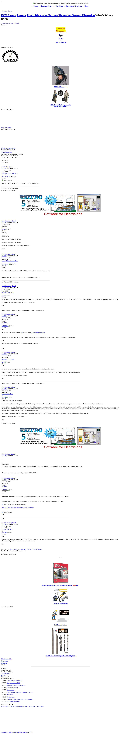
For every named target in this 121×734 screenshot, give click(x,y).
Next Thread (15, 158)
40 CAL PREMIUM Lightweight (60, 105)
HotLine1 (29, 549)
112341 (4, 316)
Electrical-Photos (46, 6)
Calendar (7, 23)
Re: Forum (10, 694)
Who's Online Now (6, 152)
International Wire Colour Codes (16, 685)
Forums (21, 15)
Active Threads (15, 23)
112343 (4, 389)
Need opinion (10, 697)
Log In (10, 11)
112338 (4, 222)
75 (5, 668)
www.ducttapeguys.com (38, 332)
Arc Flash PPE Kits (60, 106)
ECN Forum (8, 15)
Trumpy (40, 549)
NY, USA (4, 322)
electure (18, 549)
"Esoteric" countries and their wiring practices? (20, 699)
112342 (4, 354)
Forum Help (32, 706)
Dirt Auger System (60, 625)
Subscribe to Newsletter (74, 6)
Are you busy (10, 690)
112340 (4, 287)
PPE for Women (59, 87)
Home (36, 6)
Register (4, 11)
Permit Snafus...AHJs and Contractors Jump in (20, 692)
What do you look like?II (15, 680)
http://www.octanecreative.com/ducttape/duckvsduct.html (18, 507)
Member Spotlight (6, 659)
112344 (4, 455)
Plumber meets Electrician (8, 148)
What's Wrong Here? (7, 167)
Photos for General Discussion (76, 15)
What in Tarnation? (6, 127)
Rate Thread (5, 162)
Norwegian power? (12, 687)
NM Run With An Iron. (13, 701)
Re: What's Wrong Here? (9, 221)
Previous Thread (6, 158)
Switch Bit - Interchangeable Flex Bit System (60, 656)
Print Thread (5, 160)
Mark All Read (23, 706)
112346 (4, 524)
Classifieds (59, 6)
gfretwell (23, 549)
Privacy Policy (5, 706)
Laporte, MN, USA (7, 394)
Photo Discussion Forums (42, 15)
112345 (4, 480)
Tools (61, 35)
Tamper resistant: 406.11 (13, 683)
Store (86, 6)
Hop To (3, 551)
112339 (4, 256)
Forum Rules (14, 706)
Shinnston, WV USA (8, 292)
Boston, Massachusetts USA (10, 173)
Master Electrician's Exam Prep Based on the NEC (60, 585)
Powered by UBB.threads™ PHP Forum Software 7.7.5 (16, 732)
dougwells (13, 549)
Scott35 (35, 549)
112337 (4, 168)
